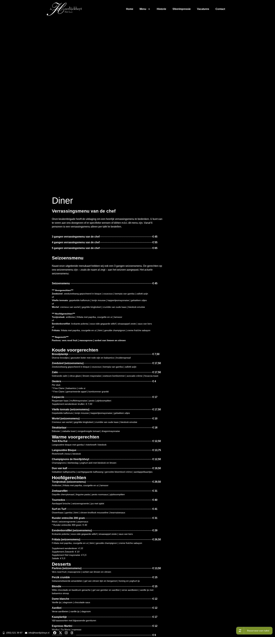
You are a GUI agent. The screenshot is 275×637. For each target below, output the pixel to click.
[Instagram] (66, 632)
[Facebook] (54, 632)
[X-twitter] (60, 632)
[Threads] (72, 632)
